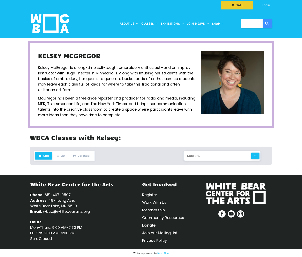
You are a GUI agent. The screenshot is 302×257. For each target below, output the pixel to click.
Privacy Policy (154, 240)
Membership (153, 210)
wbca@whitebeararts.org (66, 211)
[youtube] (231, 214)
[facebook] (222, 214)
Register (149, 194)
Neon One (163, 253)
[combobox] (252, 23)
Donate (149, 225)
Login (266, 5)
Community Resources (163, 217)
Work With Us (154, 202)
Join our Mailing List (160, 232)
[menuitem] (129, 23)
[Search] (267, 23)
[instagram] (240, 214)
